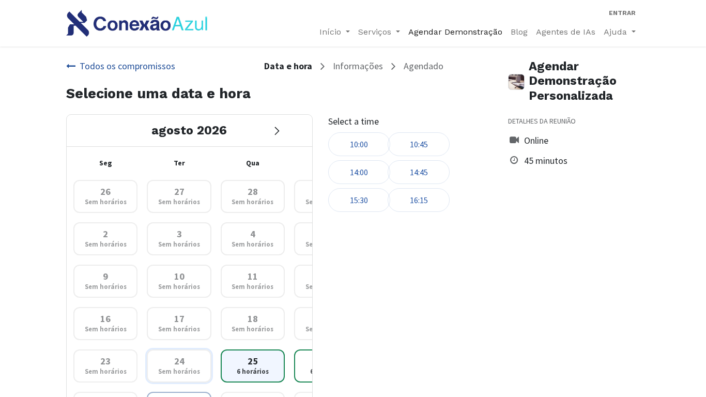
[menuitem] (455, 32)
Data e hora (288, 66)
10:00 (359, 144)
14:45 (419, 172)
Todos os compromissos (127, 66)
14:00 (359, 172)
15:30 (359, 200)
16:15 (419, 200)
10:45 (419, 144)
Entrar (622, 13)
